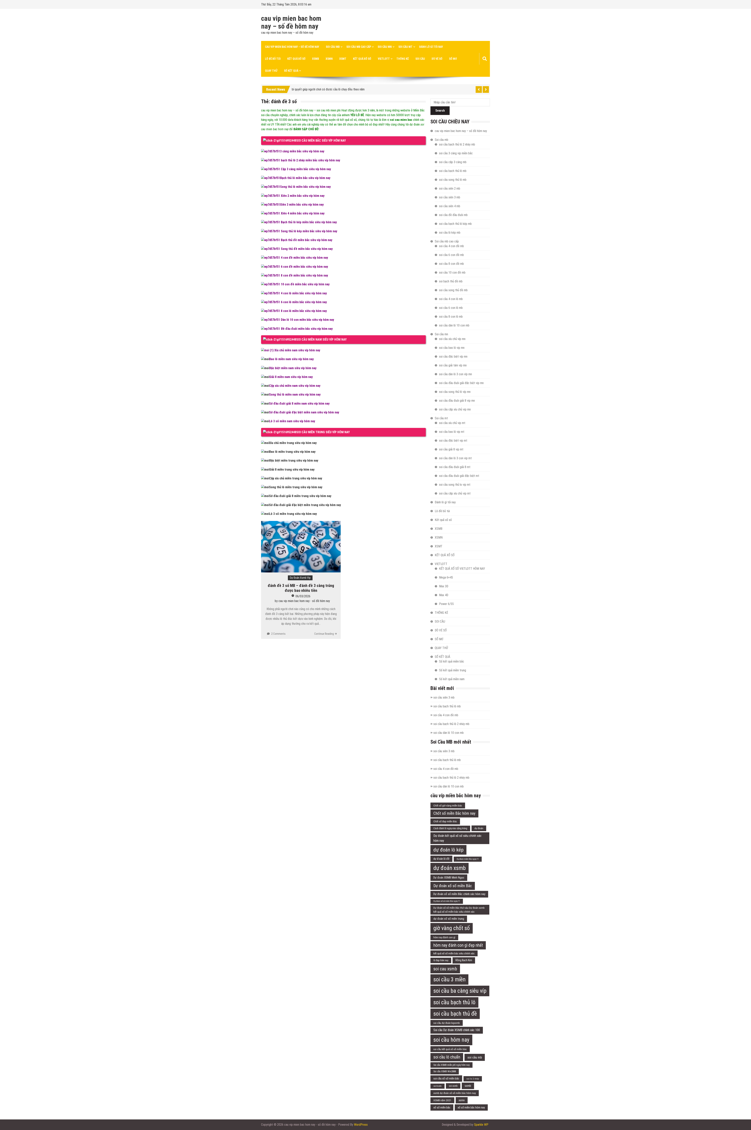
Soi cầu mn (385, 46)
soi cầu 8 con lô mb (451, 316)
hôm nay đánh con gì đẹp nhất (458, 945)
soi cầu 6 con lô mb (451, 308)
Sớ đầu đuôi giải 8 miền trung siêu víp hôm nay (300, 496)
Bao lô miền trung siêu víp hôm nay (292, 452)
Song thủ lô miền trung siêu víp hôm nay (295, 487)
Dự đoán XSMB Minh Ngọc (448, 877)
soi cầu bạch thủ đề (455, 1013)
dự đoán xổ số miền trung (448, 918)
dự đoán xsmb (449, 868)
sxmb (468, 1086)
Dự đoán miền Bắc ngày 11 (468, 859)
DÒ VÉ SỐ (437, 58)
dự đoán (478, 828)
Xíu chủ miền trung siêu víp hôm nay (293, 443)
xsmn (462, 1100)
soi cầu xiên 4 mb (449, 206)
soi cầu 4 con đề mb (451, 246)
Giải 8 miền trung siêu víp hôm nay (291, 469)
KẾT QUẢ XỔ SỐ (362, 58)
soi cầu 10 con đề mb (452, 272)
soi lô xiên (437, 1086)
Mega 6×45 (446, 577)
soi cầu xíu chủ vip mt (452, 423)
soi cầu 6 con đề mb (451, 255)
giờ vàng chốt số (451, 928)
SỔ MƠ (453, 58)
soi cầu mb (474, 1057)
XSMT (342, 58)
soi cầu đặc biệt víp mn (453, 356)
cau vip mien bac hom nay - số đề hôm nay (304, 601)
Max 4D (443, 595)
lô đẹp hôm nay (440, 960)
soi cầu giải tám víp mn (453, 365)
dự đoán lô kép (448, 850)
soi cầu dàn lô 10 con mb (454, 325)
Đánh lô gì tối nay (431, 46)
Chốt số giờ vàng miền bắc (447, 805)
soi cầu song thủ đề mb (453, 290)
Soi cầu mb (333, 46)
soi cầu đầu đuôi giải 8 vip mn (457, 400)
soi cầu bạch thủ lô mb (452, 171)
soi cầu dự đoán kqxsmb (446, 1022)
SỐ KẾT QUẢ (291, 70)
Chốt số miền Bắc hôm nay (454, 813)
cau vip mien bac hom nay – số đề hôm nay (291, 22)
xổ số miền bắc (441, 1107)
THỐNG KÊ (402, 58)
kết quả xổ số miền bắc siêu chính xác (454, 953)
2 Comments (278, 633)
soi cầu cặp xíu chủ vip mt (455, 493)
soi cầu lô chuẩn (446, 1057)
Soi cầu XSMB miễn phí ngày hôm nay (451, 1065)
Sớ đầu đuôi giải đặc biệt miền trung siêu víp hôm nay (305, 505)
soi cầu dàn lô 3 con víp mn (455, 374)
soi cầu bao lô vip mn (451, 348)
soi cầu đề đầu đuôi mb (453, 215)
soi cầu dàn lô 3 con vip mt (455, 458)
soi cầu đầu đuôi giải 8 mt (454, 467)
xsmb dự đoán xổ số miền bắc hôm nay (454, 1093)
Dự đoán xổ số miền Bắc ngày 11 (446, 901)
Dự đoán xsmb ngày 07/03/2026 (311, 88)
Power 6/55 (446, 604)
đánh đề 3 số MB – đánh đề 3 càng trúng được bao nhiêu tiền (301, 588)
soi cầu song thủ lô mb (452, 180)
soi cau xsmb (445, 969)
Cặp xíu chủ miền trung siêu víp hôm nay (295, 478)
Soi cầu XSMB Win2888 (444, 1071)
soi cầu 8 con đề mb (451, 264)
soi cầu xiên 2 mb (449, 188)
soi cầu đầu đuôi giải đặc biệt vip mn (461, 383)
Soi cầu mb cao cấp (358, 46)
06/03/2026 (303, 596)
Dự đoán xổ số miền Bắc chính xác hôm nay (459, 894)
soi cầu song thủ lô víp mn (455, 392)
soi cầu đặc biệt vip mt (453, 440)
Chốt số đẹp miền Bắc (445, 821)
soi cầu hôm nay (451, 1039)
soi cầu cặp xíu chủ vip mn (455, 409)
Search (440, 110)
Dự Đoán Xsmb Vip (300, 577)
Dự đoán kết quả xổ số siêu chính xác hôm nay (457, 838)
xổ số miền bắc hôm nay (471, 1107)
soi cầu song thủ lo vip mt (454, 484)
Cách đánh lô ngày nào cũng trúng (450, 828)
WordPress (361, 1124)
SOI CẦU (420, 58)
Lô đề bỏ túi (273, 58)
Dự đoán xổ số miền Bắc (452, 885)
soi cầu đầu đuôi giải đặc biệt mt (459, 476)
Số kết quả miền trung (452, 670)
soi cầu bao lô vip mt (451, 432)
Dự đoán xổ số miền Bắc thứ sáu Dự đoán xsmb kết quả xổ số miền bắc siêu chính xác (459, 909)
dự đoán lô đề (441, 859)
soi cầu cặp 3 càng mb (452, 162)
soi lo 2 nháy (472, 1078)
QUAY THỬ (271, 70)
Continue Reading (324, 633)
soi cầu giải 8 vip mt (451, 449)
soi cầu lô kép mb (449, 232)
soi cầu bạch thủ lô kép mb (455, 224)
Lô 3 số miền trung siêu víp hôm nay (293, 514)
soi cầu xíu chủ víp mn (452, 339)
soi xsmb (453, 1086)
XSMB (315, 58)
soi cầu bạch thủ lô (454, 1002)
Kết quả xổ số (296, 58)
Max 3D (443, 586)
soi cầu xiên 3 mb (449, 197)
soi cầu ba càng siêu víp (459, 990)
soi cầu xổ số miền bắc (446, 1078)
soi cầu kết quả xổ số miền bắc (450, 1049)
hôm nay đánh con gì (444, 937)
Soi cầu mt (405, 46)
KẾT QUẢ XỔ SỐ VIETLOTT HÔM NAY (462, 568)
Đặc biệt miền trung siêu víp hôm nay (293, 460)
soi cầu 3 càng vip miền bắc (456, 153)
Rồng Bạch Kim (463, 960)
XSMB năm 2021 (442, 1100)
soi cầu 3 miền (449, 979)
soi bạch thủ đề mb (451, 281)
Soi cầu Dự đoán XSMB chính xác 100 (456, 1030)
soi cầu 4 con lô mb (451, 299)
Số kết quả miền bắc (451, 661)
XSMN (329, 58)
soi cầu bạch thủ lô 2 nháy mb (457, 144)
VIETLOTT (384, 58)
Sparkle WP (481, 1124)
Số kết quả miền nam (451, 679)
